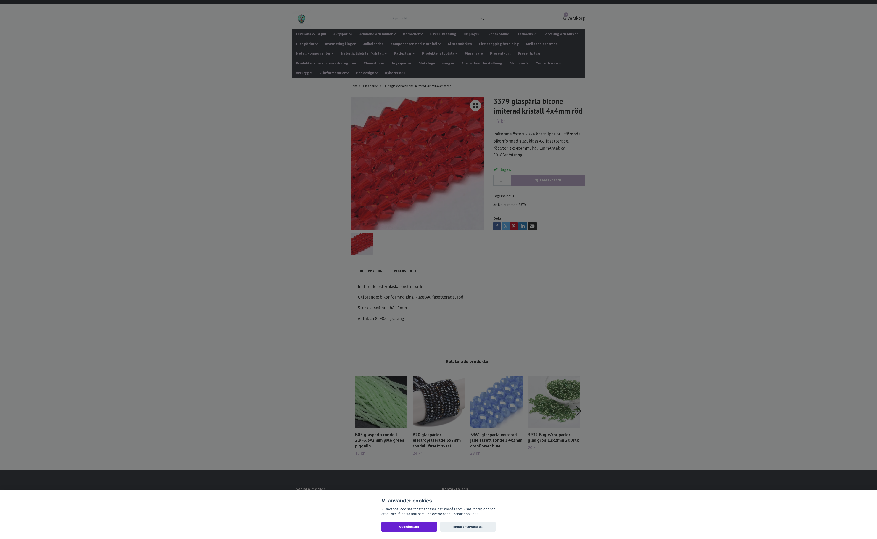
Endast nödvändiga (468, 526)
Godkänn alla (409, 526)
